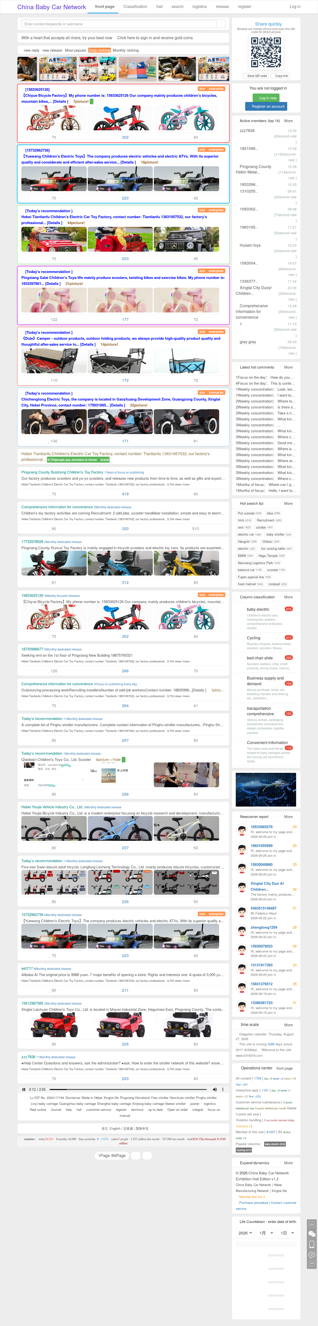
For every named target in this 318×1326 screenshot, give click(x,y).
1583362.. (248, 209)
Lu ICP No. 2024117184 (47, 1097)
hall (159, 6)
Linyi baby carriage (44, 1103)
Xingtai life (111, 1097)
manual (124, 1115)
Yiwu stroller (159, 1097)
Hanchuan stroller (182, 1097)
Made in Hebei (92, 1097)
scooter (276, 569)
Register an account (267, 106)
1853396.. (248, 184)
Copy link (281, 75)
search (177, 6)
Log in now (267, 97)
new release (52, 50)
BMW (245, 555)
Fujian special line (254, 577)
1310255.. (248, 191)
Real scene (37, 1109)
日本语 (128, 1128)
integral (197, 1109)
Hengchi (247, 541)
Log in (295, 6)
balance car (250, 569)
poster (194, 1103)
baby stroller (279, 534)
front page (104, 6)
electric (246, 548)
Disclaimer (72, 1097)
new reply (32, 50)
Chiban (270, 541)
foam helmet (250, 583)
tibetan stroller (175, 1103)
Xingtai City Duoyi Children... (254, 290)
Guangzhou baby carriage (77, 1103)
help (68, 1109)
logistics (199, 6)
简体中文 (142, 1128)
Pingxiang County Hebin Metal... (253, 169)
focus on (213, 1109)
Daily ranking (99, 50)
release (222, 6)
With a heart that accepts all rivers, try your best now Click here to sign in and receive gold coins (107, 37)
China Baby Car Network (51, 6)
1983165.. (248, 227)
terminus (137, 1109)
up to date (155, 1109)
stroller (264, 527)
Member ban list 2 (252, 1196)
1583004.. (248, 263)
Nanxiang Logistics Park (259, 562)
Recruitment (269, 520)
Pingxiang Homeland (135, 1097)
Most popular (75, 50)
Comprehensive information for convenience (252, 311)
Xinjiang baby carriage (148, 1103)
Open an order (177, 1109)
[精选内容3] (52, 68)
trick (244, 520)
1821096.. (248, 148)
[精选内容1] (131, 68)
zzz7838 (247, 130)
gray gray (247, 341)
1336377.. (248, 281)
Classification (134, 6)
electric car (249, 534)
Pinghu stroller (206, 1097)
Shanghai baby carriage (114, 1103)
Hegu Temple (271, 555)
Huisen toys (250, 245)
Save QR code (257, 75)
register (244, 6)
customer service (98, 1109)
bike (273, 513)
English (115, 1128)
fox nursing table (276, 548)
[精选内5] (92, 68)
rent (244, 527)
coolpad (278, 583)
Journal (55, 1109)
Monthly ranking (126, 50)
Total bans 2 (243, 1126)
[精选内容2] (171, 68)
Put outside (249, 513)
